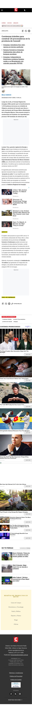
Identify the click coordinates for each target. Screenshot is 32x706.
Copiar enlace (18, 303)
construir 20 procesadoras (19, 319)
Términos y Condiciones (16, 673)
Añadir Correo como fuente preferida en (12, 25)
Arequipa (5, 31)
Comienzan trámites (7, 319)
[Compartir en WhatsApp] (29, 31)
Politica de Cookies (15, 679)
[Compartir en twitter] (26, 31)
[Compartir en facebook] (23, 31)
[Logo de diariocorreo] (16, 10)
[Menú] (2, 10)
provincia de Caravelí (7, 321)
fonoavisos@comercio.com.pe (19, 655)
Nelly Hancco (6, 95)
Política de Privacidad (16, 676)
